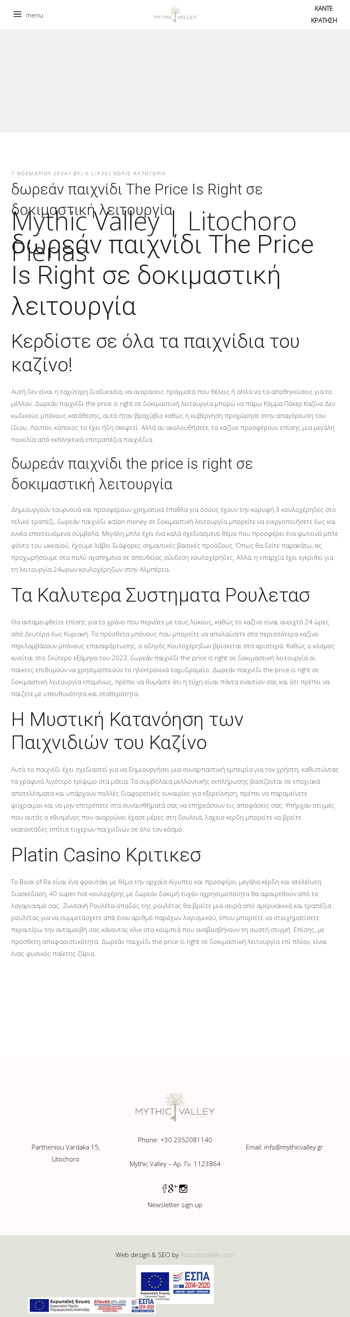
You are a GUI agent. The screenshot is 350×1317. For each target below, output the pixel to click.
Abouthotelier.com (208, 1254)
